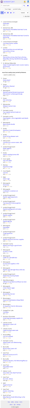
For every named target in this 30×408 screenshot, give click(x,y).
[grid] (7, 12)
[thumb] (5, 12)
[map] (13, 12)
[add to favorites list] (2, 22)
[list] (2, 12)
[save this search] (27, 5)
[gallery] (10, 12)
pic (7, 31)
